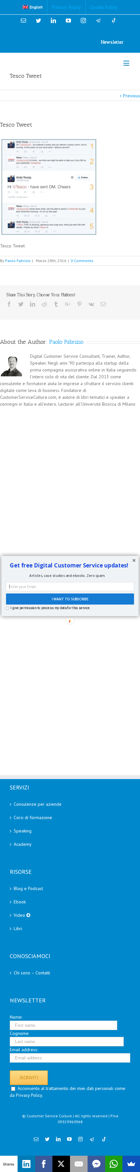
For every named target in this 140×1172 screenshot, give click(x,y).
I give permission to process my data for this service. (50, 608)
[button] (69, 565)
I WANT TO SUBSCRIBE (70, 599)
